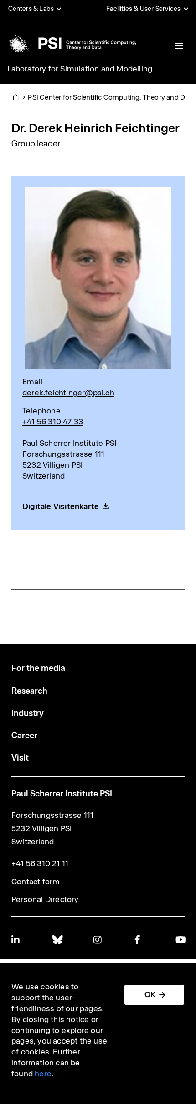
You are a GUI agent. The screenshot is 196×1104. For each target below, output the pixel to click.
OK (149, 994)
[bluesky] (57, 939)
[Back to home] (71, 43)
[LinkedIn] (16, 939)
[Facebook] (139, 939)
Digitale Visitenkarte (60, 506)
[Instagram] (98, 939)
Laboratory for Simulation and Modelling (80, 68)
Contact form (35, 881)
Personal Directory (45, 899)
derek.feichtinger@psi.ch (68, 392)
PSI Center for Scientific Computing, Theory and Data (111, 97)
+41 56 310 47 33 (52, 421)
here (43, 1073)
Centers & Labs (31, 8)
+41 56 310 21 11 (39, 863)
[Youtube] (180, 939)
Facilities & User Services (143, 8)
